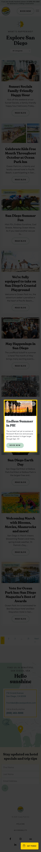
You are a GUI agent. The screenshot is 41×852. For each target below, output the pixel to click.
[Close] (33, 403)
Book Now (15, 445)
